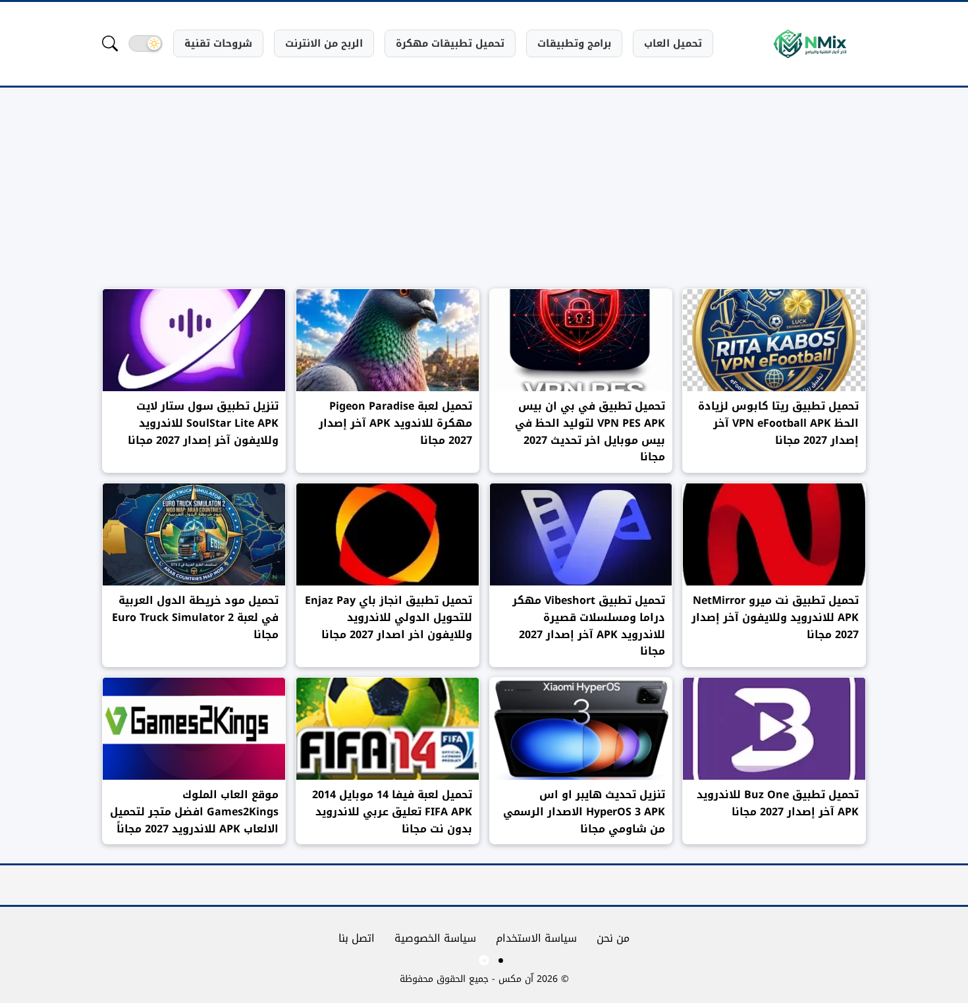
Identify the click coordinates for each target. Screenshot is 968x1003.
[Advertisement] (484, 197)
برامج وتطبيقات (574, 43)
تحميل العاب (673, 43)
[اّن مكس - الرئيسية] (810, 44)
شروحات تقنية (218, 43)
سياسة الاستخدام (536, 938)
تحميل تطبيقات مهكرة (450, 43)
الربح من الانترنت (324, 43)
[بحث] (110, 43)
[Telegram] (484, 960)
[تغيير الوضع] (145, 43)
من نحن (613, 938)
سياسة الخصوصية (435, 938)
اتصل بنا (356, 938)
